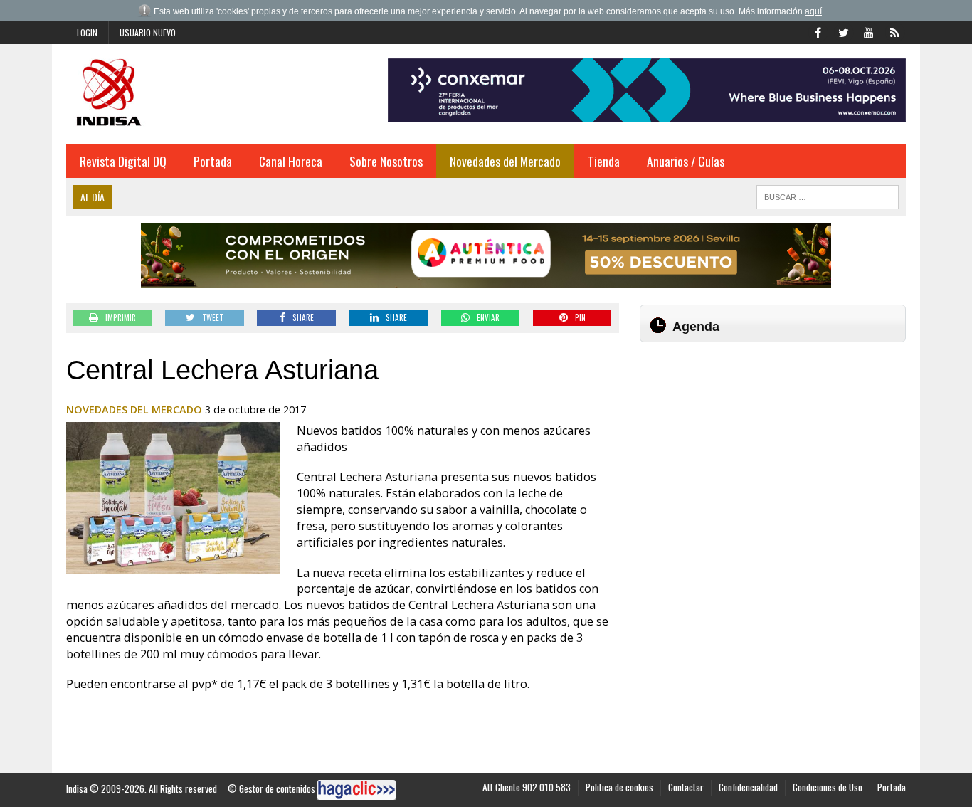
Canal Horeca (290, 161)
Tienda (604, 161)
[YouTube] (868, 31)
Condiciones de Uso (827, 787)
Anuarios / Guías (685, 161)
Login (87, 32)
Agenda (695, 327)
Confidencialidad (748, 787)
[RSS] (894, 31)
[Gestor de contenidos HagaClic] (356, 790)
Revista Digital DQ (123, 161)
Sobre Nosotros (386, 161)
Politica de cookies (619, 787)
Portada (213, 161)
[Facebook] (817, 31)
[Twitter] (843, 31)
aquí (813, 11)
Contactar (686, 787)
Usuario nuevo (148, 32)
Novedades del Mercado (505, 161)
